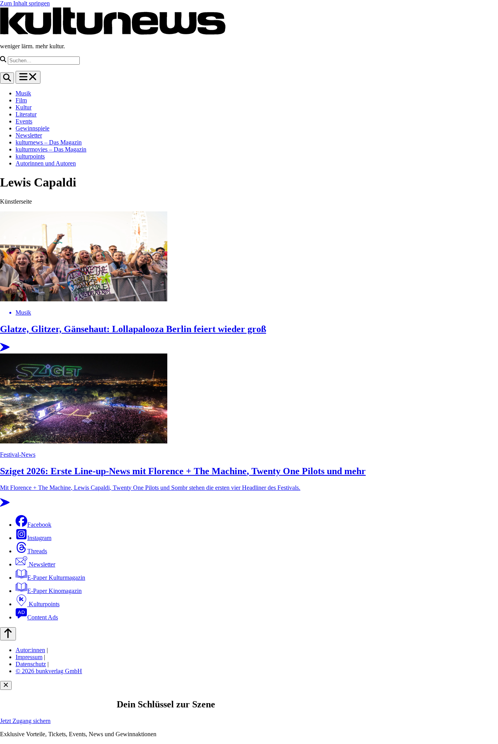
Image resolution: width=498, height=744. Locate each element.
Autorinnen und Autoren (46, 163)
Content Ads (42, 617)
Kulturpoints (43, 604)
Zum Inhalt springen (25, 3)
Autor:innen (30, 650)
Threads (37, 551)
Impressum (29, 657)
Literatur (26, 114)
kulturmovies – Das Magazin (51, 149)
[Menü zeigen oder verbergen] (28, 77)
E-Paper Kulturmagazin (56, 577)
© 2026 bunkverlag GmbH (49, 671)
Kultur (24, 107)
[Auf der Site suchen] (7, 78)
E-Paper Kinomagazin (54, 590)
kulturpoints (30, 156)
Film (21, 100)
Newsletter (29, 135)
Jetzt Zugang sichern (25, 721)
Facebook (39, 524)
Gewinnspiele (32, 128)
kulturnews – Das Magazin (49, 142)
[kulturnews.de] (113, 33)
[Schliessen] (6, 685)
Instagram (39, 538)
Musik (23, 93)
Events (24, 121)
